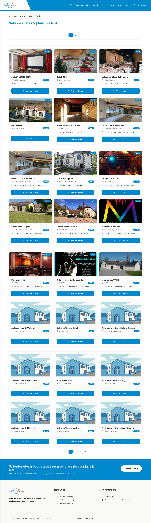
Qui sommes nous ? (66, 503)
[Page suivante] (85, 35)
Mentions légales (83, 518)
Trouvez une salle (66, 496)
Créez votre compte (120, 5)
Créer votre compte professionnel (117, 500)
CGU (93, 518)
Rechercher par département (70, 500)
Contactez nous (131, 469)
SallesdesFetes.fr (27, 518)
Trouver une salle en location (86, 5)
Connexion (141, 5)
